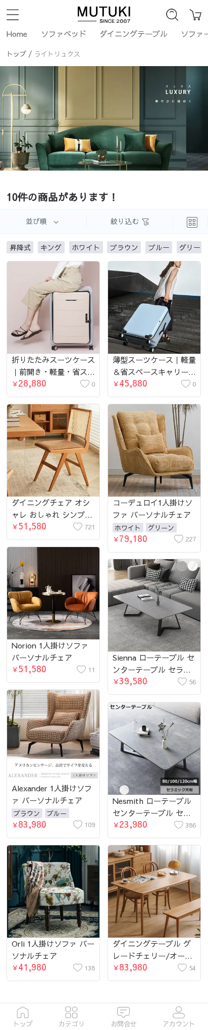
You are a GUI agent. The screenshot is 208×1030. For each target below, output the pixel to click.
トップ (16, 54)
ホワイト (128, 527)
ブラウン (27, 813)
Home (17, 33)
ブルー (57, 813)
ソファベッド (63, 33)
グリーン (161, 527)
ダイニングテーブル (133, 33)
